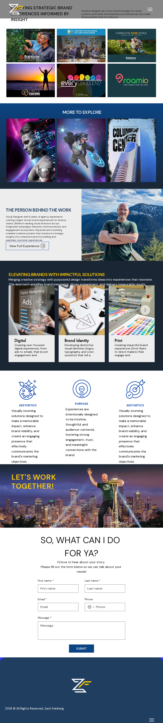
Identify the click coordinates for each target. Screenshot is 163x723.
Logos (132, 78)
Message (44, 617)
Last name (93, 580)
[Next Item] (145, 310)
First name (46, 580)
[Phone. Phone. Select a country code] (91, 607)
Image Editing (31, 148)
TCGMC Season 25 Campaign (81, 78)
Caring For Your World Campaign (131, 43)
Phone (89, 599)
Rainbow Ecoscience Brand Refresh (30, 43)
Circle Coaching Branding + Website (30, 78)
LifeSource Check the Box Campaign (81, 43)
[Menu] (150, 9)
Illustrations (81, 148)
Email (42, 599)
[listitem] (30, 45)
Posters (132, 148)
